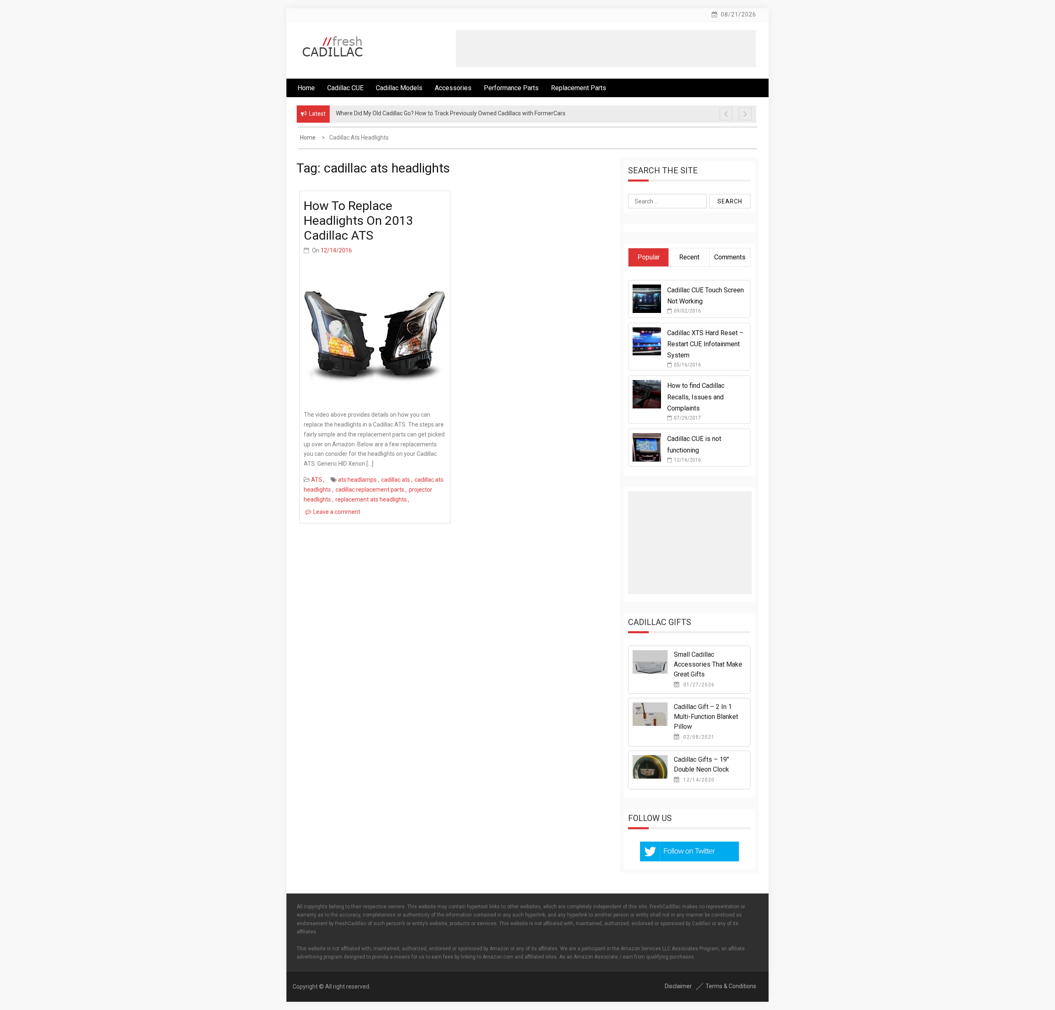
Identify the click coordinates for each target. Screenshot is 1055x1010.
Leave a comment (336, 511)
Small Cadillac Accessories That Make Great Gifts (708, 664)
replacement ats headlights (371, 499)
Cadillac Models (399, 88)
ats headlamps (357, 479)
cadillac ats (395, 479)
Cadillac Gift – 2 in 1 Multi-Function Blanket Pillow (706, 716)
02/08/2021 (698, 737)
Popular (649, 257)
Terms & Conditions (731, 986)
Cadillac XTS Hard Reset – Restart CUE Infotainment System (705, 344)
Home (306, 88)
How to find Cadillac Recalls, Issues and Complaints (695, 397)
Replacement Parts (578, 88)
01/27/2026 (698, 685)
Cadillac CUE (345, 88)
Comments (730, 257)
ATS (316, 479)
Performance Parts (511, 88)
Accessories (453, 88)
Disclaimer (678, 986)
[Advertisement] (606, 48)
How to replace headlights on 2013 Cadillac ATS (358, 220)
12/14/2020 (698, 780)
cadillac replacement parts (369, 489)
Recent (689, 257)
